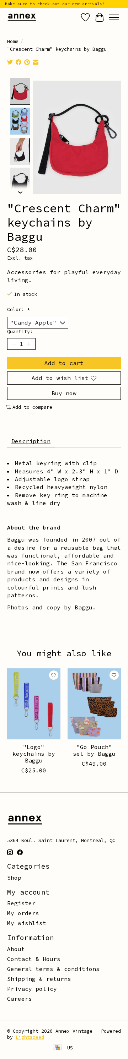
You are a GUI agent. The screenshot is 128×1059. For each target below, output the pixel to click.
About (16, 948)
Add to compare (32, 407)
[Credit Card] (57, 1048)
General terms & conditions (53, 968)
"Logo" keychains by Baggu (33, 753)
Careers (19, 998)
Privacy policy (32, 988)
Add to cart (64, 362)
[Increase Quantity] (28, 344)
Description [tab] (30, 441)
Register (21, 903)
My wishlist (26, 923)
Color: (18, 309)
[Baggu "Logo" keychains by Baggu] (33, 703)
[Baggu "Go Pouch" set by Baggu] (94, 703)
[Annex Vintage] (22, 17)
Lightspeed (30, 1037)
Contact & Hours (33, 958)
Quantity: (20, 331)
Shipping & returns (39, 978)
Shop (14, 877)
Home (12, 41)
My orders (23, 913)
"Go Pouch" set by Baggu (94, 750)
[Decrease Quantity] (13, 344)
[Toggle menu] (114, 17)
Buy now (64, 393)
